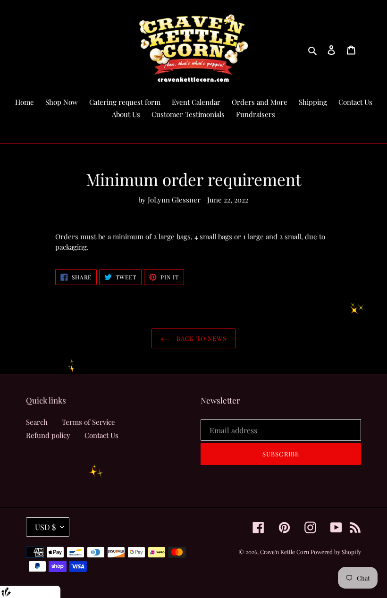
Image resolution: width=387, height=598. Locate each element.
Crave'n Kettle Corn (285, 552)
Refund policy (48, 435)
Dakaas (47, 592)
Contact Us (101, 435)
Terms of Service (88, 422)
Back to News (201, 338)
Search (37, 422)
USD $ (45, 527)
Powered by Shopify (336, 552)
